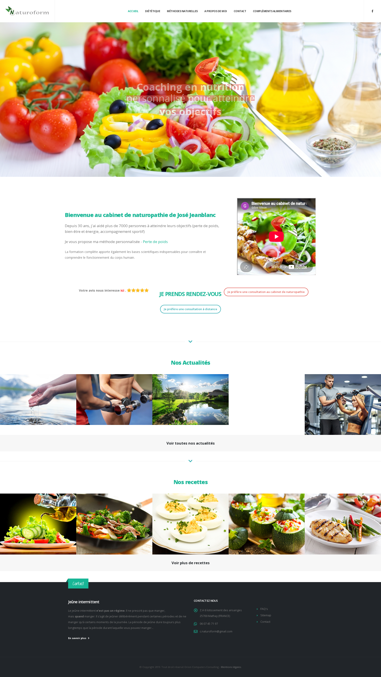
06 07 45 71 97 (209, 624)
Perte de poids (155, 241)
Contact (240, 11)
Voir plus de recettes (191, 562)
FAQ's (264, 609)
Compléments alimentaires (272, 11)
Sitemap (265, 615)
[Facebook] (372, 11)
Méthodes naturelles (182, 11)
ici (123, 290)
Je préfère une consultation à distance (190, 309)
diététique (152, 11)
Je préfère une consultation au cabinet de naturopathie (266, 292)
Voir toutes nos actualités (190, 443)
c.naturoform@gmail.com (216, 631)
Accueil (133, 11)
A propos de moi (215, 11)
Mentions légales (231, 667)
